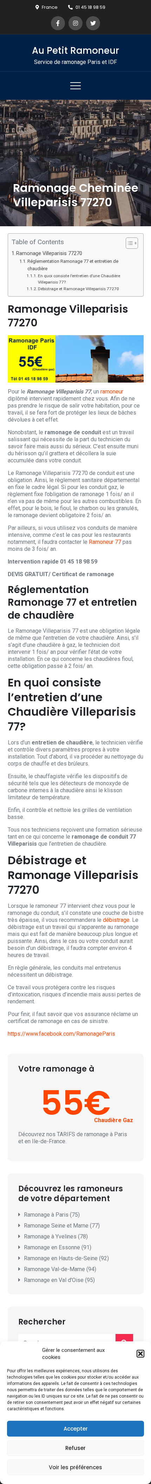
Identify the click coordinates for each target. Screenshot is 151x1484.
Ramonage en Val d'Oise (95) (59, 1280)
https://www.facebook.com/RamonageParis (61, 1033)
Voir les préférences (75, 1467)
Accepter (76, 1428)
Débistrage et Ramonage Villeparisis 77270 (78, 288)
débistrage (116, 920)
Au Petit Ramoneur (75, 50)
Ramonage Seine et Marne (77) (62, 1225)
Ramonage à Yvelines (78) (56, 1236)
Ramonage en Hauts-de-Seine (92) (66, 1258)
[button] (140, 1353)
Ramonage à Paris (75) (52, 1214)
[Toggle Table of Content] (128, 243)
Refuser (75, 1448)
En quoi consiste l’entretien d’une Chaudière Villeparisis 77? (79, 279)
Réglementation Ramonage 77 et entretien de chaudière (72, 265)
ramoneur (111, 391)
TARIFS (66, 1134)
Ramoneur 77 (105, 542)
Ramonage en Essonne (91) (57, 1247)
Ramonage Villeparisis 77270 (49, 253)
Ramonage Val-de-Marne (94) (60, 1269)
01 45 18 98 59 (90, 7)
